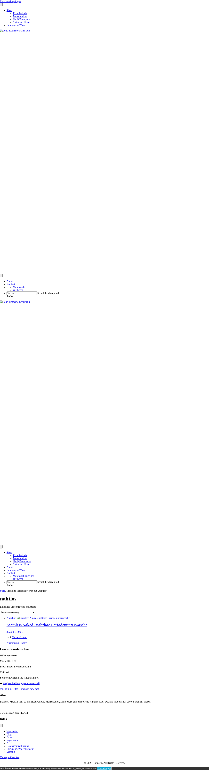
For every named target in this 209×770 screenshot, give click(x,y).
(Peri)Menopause (22, 19)
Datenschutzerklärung (18, 746)
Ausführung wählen (17, 643)
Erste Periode (20, 13)
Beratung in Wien (16, 25)
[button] (10, 296)
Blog (9, 734)
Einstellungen (104, 768)
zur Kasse (18, 290)
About (10, 281)
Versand (11, 751)
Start (2, 590)
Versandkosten (19, 637)
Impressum (12, 740)
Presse (10, 737)
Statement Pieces (21, 22)
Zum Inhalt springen (10, 1)
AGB (9, 743)
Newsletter (12, 731)
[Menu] (1, 4)
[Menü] (1, 725)
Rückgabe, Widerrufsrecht (20, 749)
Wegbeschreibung (21, 683)
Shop (9, 10)
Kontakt (11, 284)
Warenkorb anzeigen (23, 576)
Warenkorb (18, 287)
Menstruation (20, 16)
